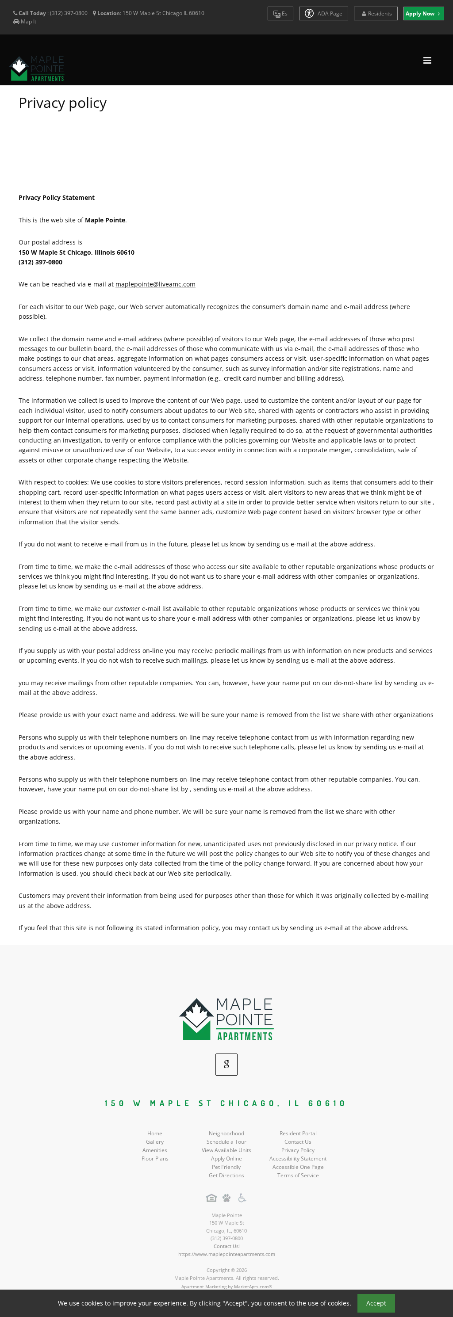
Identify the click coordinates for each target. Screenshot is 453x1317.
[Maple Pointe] (226, 1019)
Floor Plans (155, 1158)
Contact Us (297, 1141)
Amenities (154, 1150)
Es (284, 13)
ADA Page (329, 13)
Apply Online (226, 1158)
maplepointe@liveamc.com (155, 284)
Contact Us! (227, 1246)
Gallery (155, 1141)
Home (154, 1133)
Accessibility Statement (297, 1158)
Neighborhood (226, 1133)
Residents (380, 13)
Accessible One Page (298, 1167)
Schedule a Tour (226, 1141)
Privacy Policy (298, 1150)
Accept (376, 1303)
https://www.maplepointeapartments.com (226, 1254)
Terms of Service (298, 1175)
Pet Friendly (226, 1167)
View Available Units (226, 1150)
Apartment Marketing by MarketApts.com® (226, 1286)
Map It (28, 21)
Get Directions (226, 1175)
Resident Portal (298, 1133)
